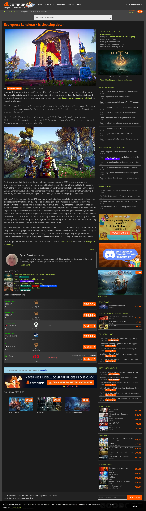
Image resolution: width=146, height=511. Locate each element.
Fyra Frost (25, 88)
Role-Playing (130, 37)
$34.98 (89, 315)
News (79, 5)
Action (112, 37)
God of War (67, 241)
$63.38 (89, 359)
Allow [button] (135, 506)
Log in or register (133, 5)
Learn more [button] (16, 507)
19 (7, 349)
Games (40, 5)
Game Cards (49, 5)
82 (7, 359)
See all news (25, 265)
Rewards (71, 5)
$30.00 (89, 304)
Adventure (120, 37)
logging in (43, 370)
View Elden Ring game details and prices (116, 80)
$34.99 (89, 326)
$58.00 (89, 347)
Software (61, 5)
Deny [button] (122, 506)
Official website (106, 34)
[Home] (4, 12)
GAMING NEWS (14, 88)
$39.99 (89, 336)
